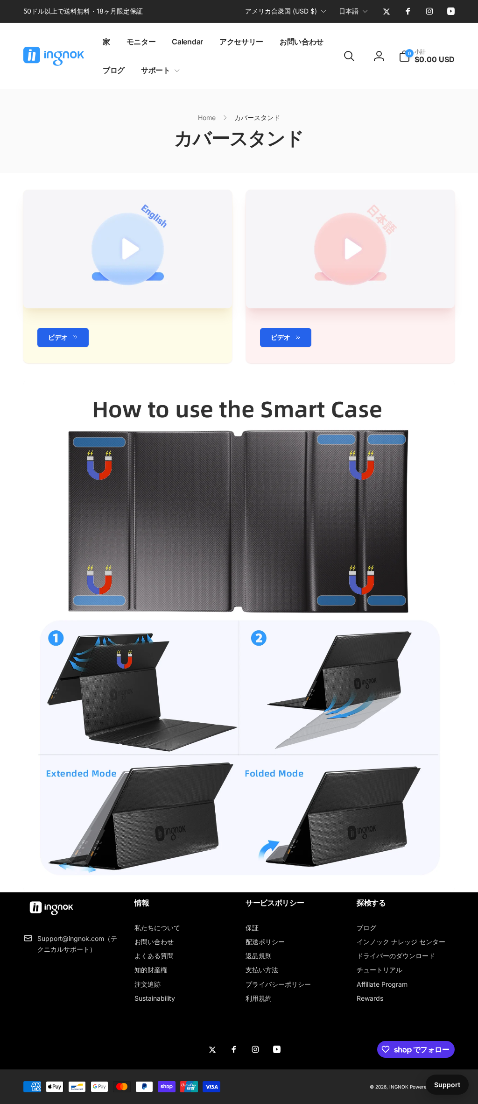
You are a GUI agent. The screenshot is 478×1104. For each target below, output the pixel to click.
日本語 (348, 11)
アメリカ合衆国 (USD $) (281, 11)
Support (447, 1085)
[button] (158, 70)
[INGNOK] (51, 915)
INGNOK (398, 1087)
